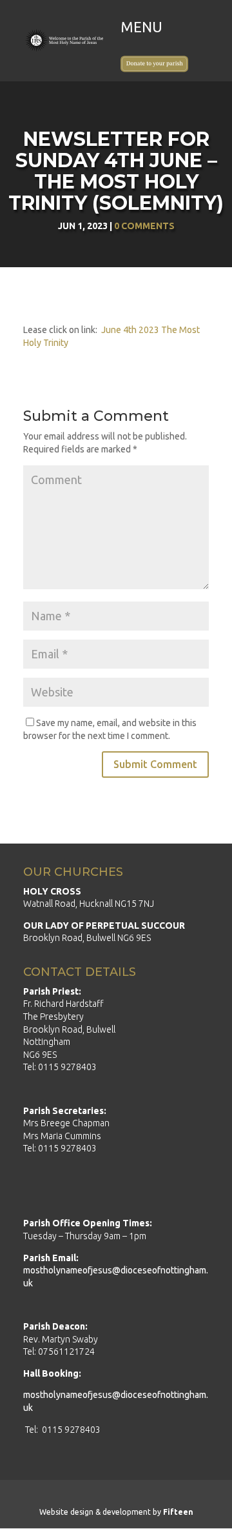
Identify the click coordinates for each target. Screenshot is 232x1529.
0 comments (144, 226)
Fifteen (178, 1512)
